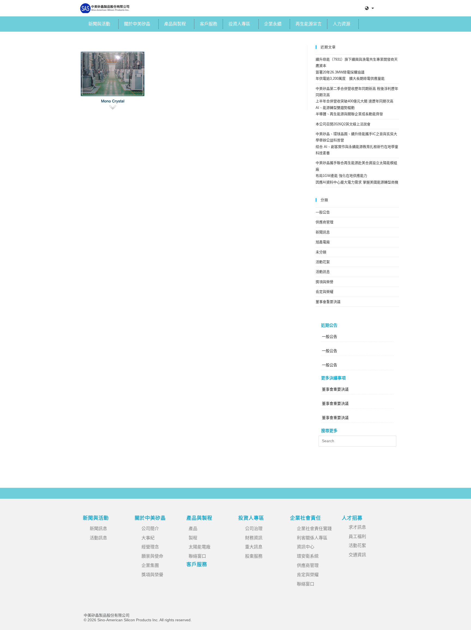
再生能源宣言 (308, 24)
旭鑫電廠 (323, 242)
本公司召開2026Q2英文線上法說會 (343, 124)
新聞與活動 (99, 24)
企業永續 (273, 24)
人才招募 (352, 518)
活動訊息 (323, 272)
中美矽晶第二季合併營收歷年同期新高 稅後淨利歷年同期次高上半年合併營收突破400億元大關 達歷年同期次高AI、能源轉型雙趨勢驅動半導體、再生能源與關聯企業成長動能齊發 (357, 101)
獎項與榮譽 (324, 282)
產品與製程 (175, 24)
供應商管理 (324, 222)
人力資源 (341, 24)
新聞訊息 (323, 232)
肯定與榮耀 (324, 292)
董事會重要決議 (328, 302)
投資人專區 (239, 24)
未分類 (321, 252)
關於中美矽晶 (137, 24)
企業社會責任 (305, 518)
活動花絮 (323, 262)
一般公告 (323, 212)
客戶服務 (208, 24)
